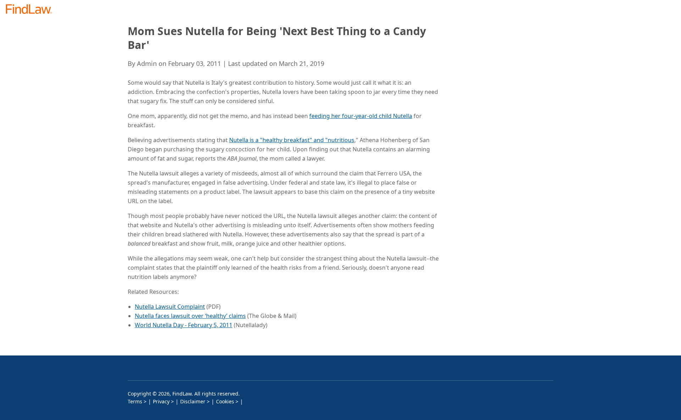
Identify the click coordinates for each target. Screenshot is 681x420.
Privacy (161, 401)
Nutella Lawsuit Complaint (170, 306)
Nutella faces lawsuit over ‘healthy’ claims (190, 316)
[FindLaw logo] (32, 9)
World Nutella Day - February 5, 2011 (183, 325)
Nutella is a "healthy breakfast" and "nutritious (291, 140)
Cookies (225, 401)
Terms (135, 401)
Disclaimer (192, 401)
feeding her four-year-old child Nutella (360, 116)
